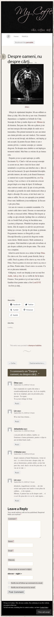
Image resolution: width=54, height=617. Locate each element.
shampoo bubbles (34, 345)
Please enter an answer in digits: (20, 569)
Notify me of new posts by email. (23, 587)
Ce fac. (12, 363)
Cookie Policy (44, 607)
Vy (17, 161)
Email (10, 551)
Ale (20, 275)
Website (11, 560)
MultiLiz (25, 36)
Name (11, 541)
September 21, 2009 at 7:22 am (24, 385)
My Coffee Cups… (27, 17)
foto (27, 106)
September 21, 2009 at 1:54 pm (24, 413)
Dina (42, 253)
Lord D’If (36, 282)
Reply (17, 403)
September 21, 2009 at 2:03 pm (24, 431)
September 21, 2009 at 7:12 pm (24, 482)
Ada (15, 275)
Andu (10, 275)
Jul (36, 275)
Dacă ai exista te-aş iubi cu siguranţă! (38, 363)
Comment (12, 519)
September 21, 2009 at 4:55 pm (24, 454)
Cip (41, 177)
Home (16, 36)
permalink (29, 42)
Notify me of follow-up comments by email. (27, 583)
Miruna (39, 122)
